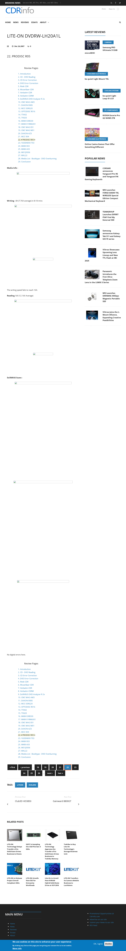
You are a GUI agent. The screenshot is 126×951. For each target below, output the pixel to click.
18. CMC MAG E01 (26, 127)
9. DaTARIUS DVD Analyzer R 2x (31, 99)
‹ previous (25, 767)
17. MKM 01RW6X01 (27, 124)
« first (12, 767)
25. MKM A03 (24, 149)
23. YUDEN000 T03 (26, 143)
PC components (111, 110)
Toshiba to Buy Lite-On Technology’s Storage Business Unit (70, 849)
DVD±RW (32, 785)
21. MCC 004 (23, 136)
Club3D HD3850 (23, 801)
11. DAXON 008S (25, 105)
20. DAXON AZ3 (25, 133)
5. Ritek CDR (23, 86)
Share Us (112, 9)
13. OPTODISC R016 (26, 111)
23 (75, 767)
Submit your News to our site (102, 922)
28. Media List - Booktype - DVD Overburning (37, 158)
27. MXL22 (22, 155)
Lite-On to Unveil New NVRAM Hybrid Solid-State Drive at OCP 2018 (52, 882)
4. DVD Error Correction (28, 83)
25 (32, 773)
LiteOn (20, 785)
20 (53, 767)
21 (60, 767)
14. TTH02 (22, 114)
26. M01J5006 (24, 152)
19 (45, 767)
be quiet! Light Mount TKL (97, 79)
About (43, 22)
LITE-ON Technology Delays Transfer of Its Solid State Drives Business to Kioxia (14, 849)
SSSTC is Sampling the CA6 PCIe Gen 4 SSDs (33, 846)
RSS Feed (93, 925)
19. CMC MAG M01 (26, 130)
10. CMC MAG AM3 (26, 102)
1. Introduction (24, 73)
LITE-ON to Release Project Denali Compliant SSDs (14, 880)
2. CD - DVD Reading (26, 77)
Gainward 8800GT (62, 801)
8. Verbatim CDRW (26, 96)
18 (38, 767)
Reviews (25, 22)
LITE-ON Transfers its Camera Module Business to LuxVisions (71, 882)
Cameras (108, 42)
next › (50, 773)
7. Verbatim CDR (25, 92)
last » (60, 773)
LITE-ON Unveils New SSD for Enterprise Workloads (32, 882)
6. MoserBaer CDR (26, 89)
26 (39, 773)
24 (24, 773)
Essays (34, 22)
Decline (108, 944)
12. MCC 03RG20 (25, 108)
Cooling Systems (112, 91)
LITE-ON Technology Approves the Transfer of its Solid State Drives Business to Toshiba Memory (52, 851)
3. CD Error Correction (27, 80)
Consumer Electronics (96, 74)
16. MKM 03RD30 (25, 121)
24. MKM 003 (24, 146)
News (15, 22)
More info (17, 948)
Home (104, 9)
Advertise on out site (98, 919)
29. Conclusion (24, 161)
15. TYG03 (22, 117)
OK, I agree (98, 944)
